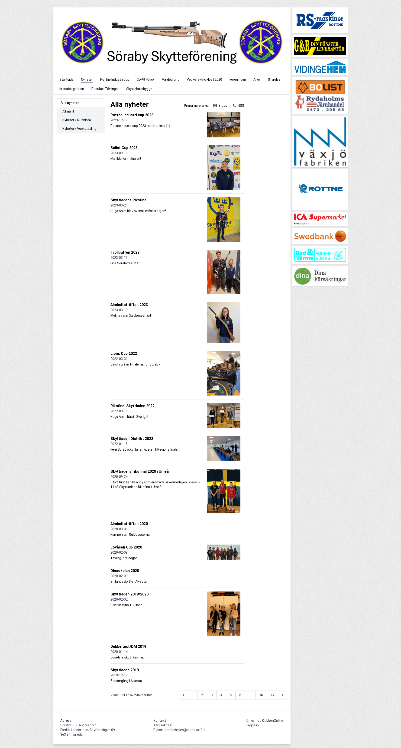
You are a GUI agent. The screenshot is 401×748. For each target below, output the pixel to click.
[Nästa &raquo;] (282, 695)
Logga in (252, 725)
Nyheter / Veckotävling (79, 128)
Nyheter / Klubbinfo (76, 120)
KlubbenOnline (272, 720)
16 (261, 695)
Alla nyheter (70, 103)
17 (272, 695)
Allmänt (68, 111)
